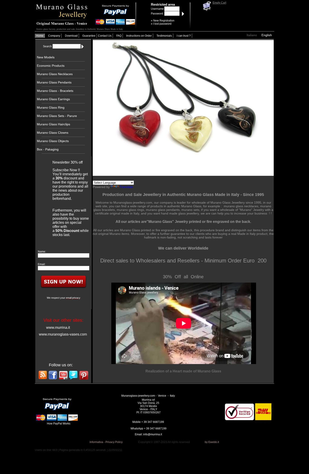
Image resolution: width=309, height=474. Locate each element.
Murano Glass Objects (53, 141)
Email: (41, 264)
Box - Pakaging (48, 149)
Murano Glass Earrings (53, 99)
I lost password (162, 23)
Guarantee (88, 35)
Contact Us (105, 35)
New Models (46, 57)
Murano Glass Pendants (54, 82)
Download (71, 35)
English (266, 35)
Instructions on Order (139, 35)
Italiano (252, 35)
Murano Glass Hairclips (53, 124)
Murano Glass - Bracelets (55, 91)
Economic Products (50, 65)
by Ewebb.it (212, 442)
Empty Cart (219, 2)
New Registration (163, 20)
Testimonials (164, 35)
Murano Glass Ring (50, 107)
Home (39, 35)
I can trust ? (184, 35)
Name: (42, 251)
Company (54, 35)
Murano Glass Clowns (52, 132)
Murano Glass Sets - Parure (57, 116)
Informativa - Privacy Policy (106, 442)
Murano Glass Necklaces (55, 74)
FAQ (118, 35)
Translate (126, 187)
